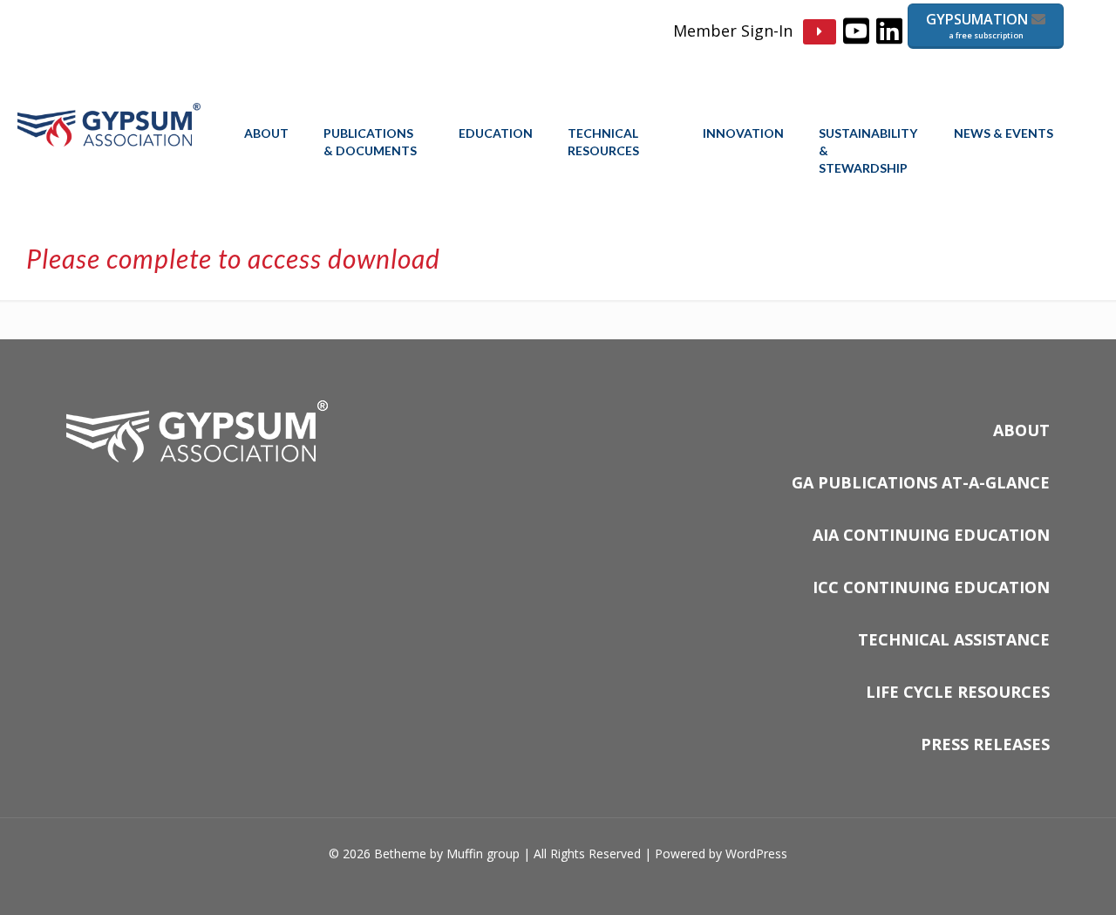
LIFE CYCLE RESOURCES (958, 691)
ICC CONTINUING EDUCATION (931, 587)
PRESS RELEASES (985, 744)
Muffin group (483, 853)
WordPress (756, 853)
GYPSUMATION (978, 25)
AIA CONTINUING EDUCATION (931, 534)
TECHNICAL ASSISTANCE (954, 639)
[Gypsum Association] (109, 141)
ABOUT (1021, 430)
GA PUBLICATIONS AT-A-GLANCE (921, 482)
